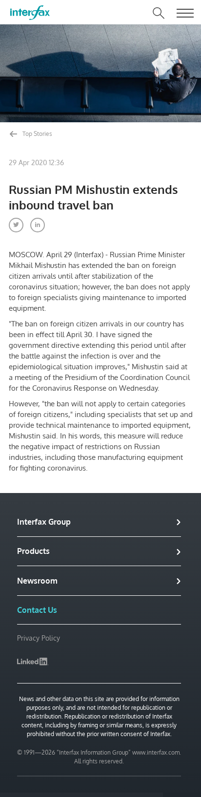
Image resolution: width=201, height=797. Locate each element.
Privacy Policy (38, 638)
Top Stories (36, 133)
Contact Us (37, 610)
